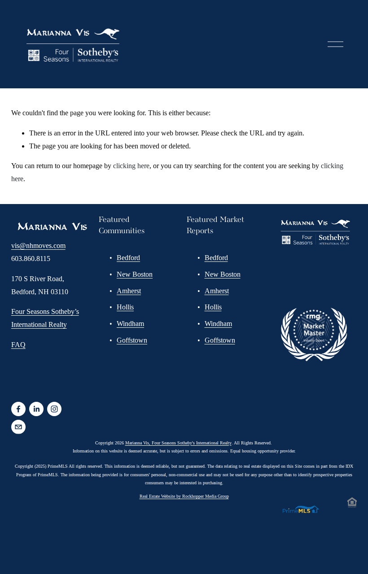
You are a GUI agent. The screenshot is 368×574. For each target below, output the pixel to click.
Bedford (128, 257)
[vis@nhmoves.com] (18, 427)
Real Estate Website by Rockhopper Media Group (184, 496)
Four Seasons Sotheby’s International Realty (45, 318)
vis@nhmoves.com (38, 245)
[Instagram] (54, 409)
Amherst (129, 291)
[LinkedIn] (36, 409)
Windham (130, 323)
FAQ (18, 344)
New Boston (135, 274)
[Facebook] (18, 409)
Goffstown (132, 340)
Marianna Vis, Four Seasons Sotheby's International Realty (178, 442)
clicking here (131, 166)
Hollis (125, 307)
